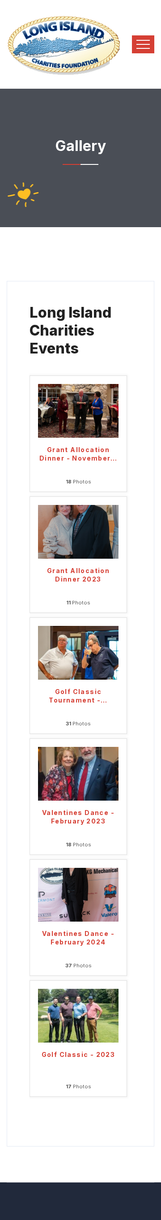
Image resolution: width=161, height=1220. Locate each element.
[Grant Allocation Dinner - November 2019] (78, 410)
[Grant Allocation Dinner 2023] (78, 531)
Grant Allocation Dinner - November (78, 454)
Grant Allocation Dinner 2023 (78, 575)
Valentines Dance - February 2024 (78, 938)
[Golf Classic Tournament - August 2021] (78, 652)
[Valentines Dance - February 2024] (78, 894)
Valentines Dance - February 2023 (78, 817)
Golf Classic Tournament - (78, 696)
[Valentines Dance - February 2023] (78, 773)
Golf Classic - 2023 (78, 1054)
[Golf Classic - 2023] (78, 1015)
